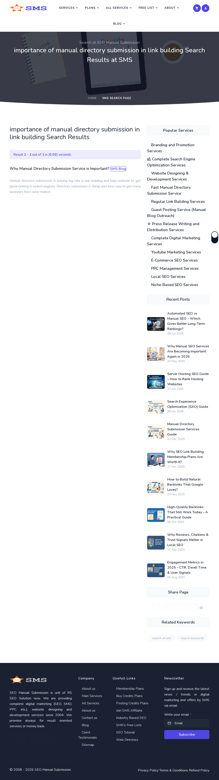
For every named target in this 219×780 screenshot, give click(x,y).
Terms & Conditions (173, 770)
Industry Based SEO (130, 717)
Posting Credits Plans (131, 703)
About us (88, 688)
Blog (117, 24)
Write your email (177, 714)
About (170, 8)
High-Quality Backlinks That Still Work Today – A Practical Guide (187, 512)
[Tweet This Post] (162, 607)
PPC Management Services (174, 268)
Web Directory (126, 739)
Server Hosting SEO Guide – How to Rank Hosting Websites (188, 379)
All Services (117, 8)
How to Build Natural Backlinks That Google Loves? (185, 484)
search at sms (161, 638)
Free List (146, 8)
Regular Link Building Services (177, 201)
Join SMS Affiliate (128, 710)
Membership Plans (129, 688)
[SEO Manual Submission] (41, 679)
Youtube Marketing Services (175, 252)
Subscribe (187, 734)
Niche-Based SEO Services (174, 284)
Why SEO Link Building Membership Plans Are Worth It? (185, 456)
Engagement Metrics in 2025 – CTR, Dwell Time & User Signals (186, 567)
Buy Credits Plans (129, 696)
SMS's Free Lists (128, 725)
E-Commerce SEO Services (174, 260)
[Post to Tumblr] (185, 607)
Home (92, 98)
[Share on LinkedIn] (170, 607)
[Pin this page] (178, 607)
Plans (90, 8)
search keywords (192, 638)
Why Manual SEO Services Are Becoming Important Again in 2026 (188, 351)
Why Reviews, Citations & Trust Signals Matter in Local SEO (188, 539)
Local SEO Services (167, 276)
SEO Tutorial (125, 732)
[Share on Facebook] (155, 607)
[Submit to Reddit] (193, 607)
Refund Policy (199, 770)
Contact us (89, 717)
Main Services (91, 696)
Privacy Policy (148, 770)
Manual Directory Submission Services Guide (183, 429)
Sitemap (87, 744)
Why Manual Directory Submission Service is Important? (60, 168)
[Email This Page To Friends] (201, 607)
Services (67, 8)
